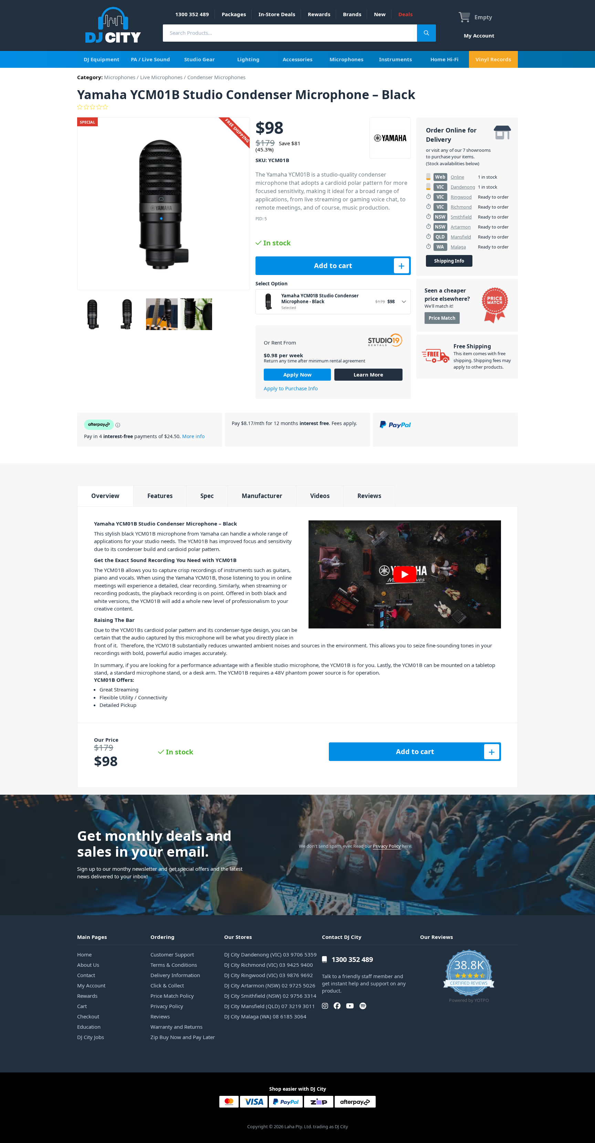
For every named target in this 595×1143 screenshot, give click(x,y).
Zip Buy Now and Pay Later (182, 1037)
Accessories (297, 59)
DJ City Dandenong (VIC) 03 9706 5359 (270, 954)
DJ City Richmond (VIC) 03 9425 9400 (268, 964)
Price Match (442, 318)
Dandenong (463, 187)
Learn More (368, 374)
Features (160, 496)
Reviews (369, 496)
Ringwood (461, 197)
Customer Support (172, 954)
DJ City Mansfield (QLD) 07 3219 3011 (269, 1006)
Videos (320, 496)
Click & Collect (167, 985)
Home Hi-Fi (444, 59)
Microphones (346, 59)
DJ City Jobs (90, 1037)
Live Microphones (161, 77)
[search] (290, 32)
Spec (207, 496)
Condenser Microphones (216, 77)
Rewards (319, 14)
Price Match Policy (172, 995)
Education (89, 1026)
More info (193, 436)
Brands (352, 14)
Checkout (88, 1016)
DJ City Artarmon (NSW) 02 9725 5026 (269, 985)
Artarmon (461, 227)
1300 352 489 (192, 14)
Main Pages (92, 936)
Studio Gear (199, 59)
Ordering (162, 936)
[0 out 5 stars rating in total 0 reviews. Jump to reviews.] (297, 107)
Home (84, 954)
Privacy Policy (387, 846)
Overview (105, 496)
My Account (479, 35)
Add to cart (333, 265)
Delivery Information (175, 975)
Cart (82, 1006)
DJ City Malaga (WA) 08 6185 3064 (265, 1016)
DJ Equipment (101, 59)
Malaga (458, 247)
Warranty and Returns (176, 1026)
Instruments (395, 59)
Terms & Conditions (173, 964)
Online (457, 177)
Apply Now (297, 374)
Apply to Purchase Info (291, 388)
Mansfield (461, 237)
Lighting (248, 59)
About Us (88, 964)
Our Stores (238, 936)
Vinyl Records (493, 59)
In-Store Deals (277, 14)
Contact (86, 975)
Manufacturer (262, 496)
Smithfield (461, 217)
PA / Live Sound (150, 59)
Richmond (461, 207)
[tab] (105, 495)
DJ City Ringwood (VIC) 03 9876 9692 (268, 975)
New (380, 14)
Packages (234, 14)
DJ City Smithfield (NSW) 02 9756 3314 (270, 995)
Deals (405, 14)
